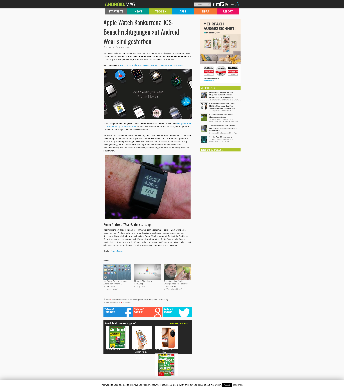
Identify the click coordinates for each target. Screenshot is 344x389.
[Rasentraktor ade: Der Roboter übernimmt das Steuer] (204, 120)
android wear (116, 300)
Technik (160, 11)
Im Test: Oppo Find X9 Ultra (164, 350)
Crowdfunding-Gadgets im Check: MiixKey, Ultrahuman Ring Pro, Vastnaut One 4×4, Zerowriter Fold (222, 106)
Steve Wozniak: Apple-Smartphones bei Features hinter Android (176, 284)
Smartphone (152, 300)
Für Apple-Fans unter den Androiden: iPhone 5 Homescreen (115, 284)
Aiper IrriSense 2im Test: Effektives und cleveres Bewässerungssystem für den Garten (223, 128)
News (138, 11)
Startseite (116, 11)
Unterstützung (163, 300)
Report (228, 11)
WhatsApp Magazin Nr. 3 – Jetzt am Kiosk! (164, 378)
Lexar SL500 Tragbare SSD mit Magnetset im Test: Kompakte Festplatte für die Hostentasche (221, 95)
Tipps (205, 11)
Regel (146, 300)
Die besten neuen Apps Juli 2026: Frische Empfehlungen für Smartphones (141, 353)
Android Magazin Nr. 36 (115, 349)
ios (131, 300)
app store (125, 300)
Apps (183, 11)
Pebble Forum (116, 251)
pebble (140, 300)
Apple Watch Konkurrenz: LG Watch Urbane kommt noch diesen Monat (152, 65)
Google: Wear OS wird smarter (221, 137)
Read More (237, 384)
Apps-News (126, 302)
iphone (134, 300)
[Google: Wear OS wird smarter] (204, 142)
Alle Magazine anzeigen (179, 323)
